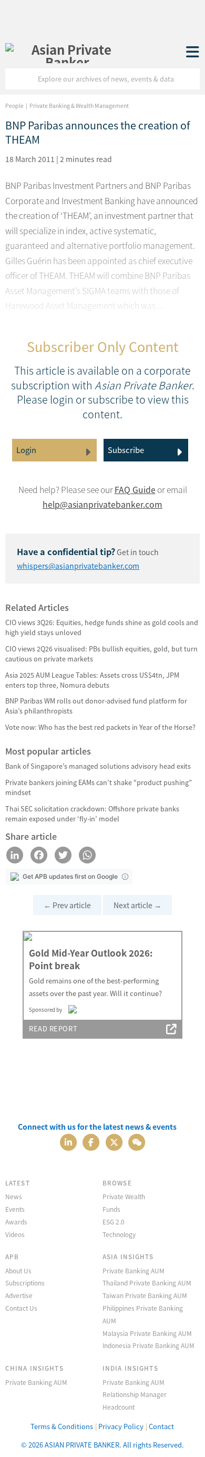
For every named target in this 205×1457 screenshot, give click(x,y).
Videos (15, 1234)
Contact (161, 1426)
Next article (137, 905)
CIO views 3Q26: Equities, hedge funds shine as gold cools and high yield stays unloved (101, 627)
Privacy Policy (121, 1426)
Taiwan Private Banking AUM (144, 1295)
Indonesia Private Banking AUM (148, 1345)
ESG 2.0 (113, 1221)
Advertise (19, 1295)
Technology (119, 1234)
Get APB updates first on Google (70, 876)
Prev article (67, 905)
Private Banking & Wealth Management (79, 105)
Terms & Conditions (61, 1426)
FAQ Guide (135, 490)
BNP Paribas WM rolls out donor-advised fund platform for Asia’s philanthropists (96, 706)
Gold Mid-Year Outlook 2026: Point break (90, 959)
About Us (18, 1270)
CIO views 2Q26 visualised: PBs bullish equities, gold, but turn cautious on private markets (101, 654)
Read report (53, 1028)
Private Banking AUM (133, 1270)
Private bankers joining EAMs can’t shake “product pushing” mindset (98, 787)
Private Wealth (123, 1196)
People (14, 105)
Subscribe (126, 449)
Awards (16, 1221)
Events (15, 1208)
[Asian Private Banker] (67, 52)
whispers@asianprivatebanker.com (78, 565)
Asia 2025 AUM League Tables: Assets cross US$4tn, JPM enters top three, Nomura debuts (92, 680)
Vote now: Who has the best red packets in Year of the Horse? (100, 727)
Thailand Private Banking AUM (146, 1282)
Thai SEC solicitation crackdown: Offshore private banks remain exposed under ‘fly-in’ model (92, 813)
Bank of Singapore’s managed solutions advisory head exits (98, 766)
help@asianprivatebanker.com (102, 504)
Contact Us (21, 1307)
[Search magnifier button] (189, 78)
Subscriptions (25, 1282)
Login (26, 449)
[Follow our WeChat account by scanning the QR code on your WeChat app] (136, 1141)
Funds (111, 1208)
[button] (125, 876)
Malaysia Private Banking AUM (147, 1333)
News (13, 1196)
